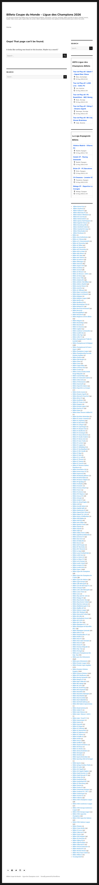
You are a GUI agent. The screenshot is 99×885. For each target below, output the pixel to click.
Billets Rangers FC (78, 679)
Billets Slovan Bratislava (80, 751)
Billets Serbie (77, 738)
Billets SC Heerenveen (79, 730)
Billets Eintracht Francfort (81, 396)
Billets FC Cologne (78, 425)
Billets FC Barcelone (79, 422)
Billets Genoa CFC (78, 496)
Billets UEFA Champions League (82, 800)
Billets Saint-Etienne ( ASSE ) (82, 714)
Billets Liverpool (78, 588)
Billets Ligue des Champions (81, 571)
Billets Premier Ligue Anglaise (82, 665)
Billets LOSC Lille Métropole (81, 590)
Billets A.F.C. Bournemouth (81, 241)
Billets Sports (77, 763)
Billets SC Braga (77, 726)
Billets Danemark (78, 384)
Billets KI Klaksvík (78, 541)
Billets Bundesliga (78, 323)
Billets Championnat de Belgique (83, 343)
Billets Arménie (77, 268)
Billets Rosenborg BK (79, 225)
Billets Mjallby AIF (78, 608)
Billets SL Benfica (78, 749)
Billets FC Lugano (78, 445)
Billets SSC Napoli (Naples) (81, 771)
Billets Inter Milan (78, 522)
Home (8, 27)
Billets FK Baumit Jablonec (81, 475)
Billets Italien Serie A (79, 533)
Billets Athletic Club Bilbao (81, 282)
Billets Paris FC (77, 639)
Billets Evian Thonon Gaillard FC (82, 412)
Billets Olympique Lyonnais (81, 630)
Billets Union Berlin (79, 828)
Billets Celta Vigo (78, 335)
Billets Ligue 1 (77, 569)
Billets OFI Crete (77, 620)
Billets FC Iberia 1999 (79, 439)
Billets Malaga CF (78, 598)
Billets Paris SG (77, 643)
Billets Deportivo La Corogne (81, 388)
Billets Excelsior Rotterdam (81, 416)
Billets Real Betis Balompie (81, 694)
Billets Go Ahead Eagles (80, 502)
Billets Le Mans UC (78, 559)
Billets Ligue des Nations (80, 579)
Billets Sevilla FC (78, 742)
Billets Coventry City (79, 367)
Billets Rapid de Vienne (80, 223)
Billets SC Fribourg (78, 728)
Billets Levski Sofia (78, 567)
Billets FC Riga (77, 453)
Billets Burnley (77, 325)
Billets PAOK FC (77, 636)
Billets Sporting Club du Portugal (83, 759)
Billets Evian (76, 410)
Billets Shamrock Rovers (80, 745)
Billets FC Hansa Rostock (80, 435)
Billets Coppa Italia (78, 365)
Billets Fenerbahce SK (79, 469)
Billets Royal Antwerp (79, 708)
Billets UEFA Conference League (82, 804)
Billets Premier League (79, 663)
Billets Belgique (77, 296)
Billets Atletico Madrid (79, 284)
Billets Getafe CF (78, 500)
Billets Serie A (77, 740)
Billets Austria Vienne (79, 286)
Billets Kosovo (77, 543)
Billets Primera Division (80, 673)
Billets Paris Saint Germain (81, 641)
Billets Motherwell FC (79, 219)
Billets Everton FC (78, 408)
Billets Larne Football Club (81, 553)
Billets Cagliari (77, 329)
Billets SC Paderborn (79, 732)
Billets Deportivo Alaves (80, 386)
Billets (74, 235)
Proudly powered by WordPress (50, 876)
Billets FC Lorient (78, 443)
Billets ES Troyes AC (79, 402)
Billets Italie (76, 531)
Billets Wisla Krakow (79, 231)
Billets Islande (77, 528)
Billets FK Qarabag (78, 482)
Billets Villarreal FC (78, 844)
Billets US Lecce (77, 830)
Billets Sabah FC (77, 710)
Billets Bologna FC (78, 306)
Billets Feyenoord (78, 473)
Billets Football (77, 484)
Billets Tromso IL (78, 795)
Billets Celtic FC (77, 337)
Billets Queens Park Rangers (81, 221)
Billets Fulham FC (78, 210)
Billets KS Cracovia (78, 217)
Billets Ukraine (77, 826)
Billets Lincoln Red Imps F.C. (81, 586)
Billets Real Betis (78, 692)
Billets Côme (76, 361)
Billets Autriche (77, 288)
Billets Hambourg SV (79, 510)
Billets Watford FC (78, 848)
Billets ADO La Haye (79, 251)
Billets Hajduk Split (78, 508)
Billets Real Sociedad (79, 698)
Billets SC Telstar (78, 734)
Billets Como (76, 363)
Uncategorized (77, 857)
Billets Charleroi (78, 208)
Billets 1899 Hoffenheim (80, 237)
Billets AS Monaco (78, 272)
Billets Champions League (80, 351)
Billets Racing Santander (80, 677)
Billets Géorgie (77, 498)
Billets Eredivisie (78, 400)
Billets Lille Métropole (79, 583)
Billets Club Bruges (78, 359)
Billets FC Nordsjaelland (80, 449)
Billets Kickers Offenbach (81, 215)
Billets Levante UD (78, 565)
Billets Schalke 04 (78, 736)
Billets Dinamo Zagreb (79, 394)
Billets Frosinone (78, 492)
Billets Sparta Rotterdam (80, 757)
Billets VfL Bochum (78, 838)
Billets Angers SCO (78, 266)
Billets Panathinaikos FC (80, 634)
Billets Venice (77, 834)
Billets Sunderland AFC (80, 781)
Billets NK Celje (77, 616)
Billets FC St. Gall (78, 457)
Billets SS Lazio (77, 767)
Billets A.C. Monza (78, 239)
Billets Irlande (77, 526)
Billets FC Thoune (78, 459)
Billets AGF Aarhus (78, 257)
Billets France (77, 490)
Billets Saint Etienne (79, 712)
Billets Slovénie (77, 755)
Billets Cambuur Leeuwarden (81, 331)
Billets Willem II (77, 855)
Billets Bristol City (78, 206)
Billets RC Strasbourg (79, 687)
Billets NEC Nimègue (79, 612)
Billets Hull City (77, 520)
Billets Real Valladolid (79, 700)
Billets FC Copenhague (79, 427)
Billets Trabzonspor (79, 793)
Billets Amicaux (77, 263)
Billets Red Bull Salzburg (80, 702)
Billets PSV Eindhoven (79, 675)
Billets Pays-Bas (78, 649)
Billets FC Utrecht (78, 463)
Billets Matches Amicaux (80, 604)
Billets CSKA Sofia (78, 380)
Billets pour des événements (81, 657)
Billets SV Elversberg (79, 783)
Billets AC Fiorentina (79, 243)
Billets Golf (76, 504)
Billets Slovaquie (78, 753)
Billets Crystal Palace (79, 376)
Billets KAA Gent (78, 539)
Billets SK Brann (78, 747)
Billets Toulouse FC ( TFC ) (81, 791)
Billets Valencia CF (78, 832)
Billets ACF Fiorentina (79, 249)
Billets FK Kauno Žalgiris (80, 480)
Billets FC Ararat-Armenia (81, 418)
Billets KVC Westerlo (79, 549)
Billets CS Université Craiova (81, 378)
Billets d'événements (79, 382)
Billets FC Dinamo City (79, 429)
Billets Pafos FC (77, 632)
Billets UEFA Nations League (81, 822)
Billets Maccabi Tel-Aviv (80, 596)
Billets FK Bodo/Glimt (79, 478)
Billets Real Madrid (78, 696)
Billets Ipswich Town (79, 524)
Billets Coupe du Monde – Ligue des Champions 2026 (43, 14)
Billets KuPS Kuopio (79, 545)
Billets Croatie (77, 369)
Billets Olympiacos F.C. (79, 624)
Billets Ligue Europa (79, 581)
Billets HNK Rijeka (78, 518)
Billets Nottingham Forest (81, 618)
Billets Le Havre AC (78, 557)
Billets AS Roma (77, 276)
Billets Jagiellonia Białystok (81, 535)
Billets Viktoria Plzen (79, 842)
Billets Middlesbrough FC (80, 606)
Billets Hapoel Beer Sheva (80, 512)
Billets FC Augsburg (79, 420)
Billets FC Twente (78, 461)
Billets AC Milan (77, 245)
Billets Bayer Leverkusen (80, 292)
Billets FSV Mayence (79, 494)
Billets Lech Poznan (79, 561)
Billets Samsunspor (79, 720)
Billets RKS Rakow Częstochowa (82, 704)
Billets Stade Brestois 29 (80, 773)
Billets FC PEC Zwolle (79, 451)
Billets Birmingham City (80, 304)
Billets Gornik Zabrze (79, 506)
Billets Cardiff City (78, 333)
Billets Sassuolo (77, 724)
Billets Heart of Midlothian (81, 516)
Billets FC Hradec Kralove (80, 437)
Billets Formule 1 (78, 486)
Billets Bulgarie (77, 321)
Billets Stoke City (78, 777)
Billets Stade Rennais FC (80, 775)
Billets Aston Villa (78, 278)
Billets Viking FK (78, 840)
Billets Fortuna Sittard (79, 488)
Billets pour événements (80, 661)
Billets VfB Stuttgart (79, 836)
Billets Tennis (77, 785)
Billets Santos (77, 722)
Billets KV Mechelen (79, 547)
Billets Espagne (77, 404)
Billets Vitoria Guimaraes (80, 846)
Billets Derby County (79, 392)
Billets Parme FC (78, 645)
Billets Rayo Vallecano (79, 681)
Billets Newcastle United (80, 614)
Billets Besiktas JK (78, 302)
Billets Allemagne (78, 261)
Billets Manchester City (80, 600)
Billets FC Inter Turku (79, 441)
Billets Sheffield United (80, 227)
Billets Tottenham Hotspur (81, 789)
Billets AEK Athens (78, 253)
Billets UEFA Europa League (81, 812)
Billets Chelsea (77, 357)
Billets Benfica (77, 300)
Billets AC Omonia (78, 247)
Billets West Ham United (80, 853)
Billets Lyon (76, 594)
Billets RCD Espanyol (79, 689)
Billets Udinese (77, 798)
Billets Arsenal (77, 270)
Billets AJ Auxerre (78, 259)
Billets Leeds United (79, 563)
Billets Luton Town (78, 592)
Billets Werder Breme (79, 851)
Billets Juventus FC (78, 537)
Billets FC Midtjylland (79, 447)
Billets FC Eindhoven (79, 431)
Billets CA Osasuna (78, 327)
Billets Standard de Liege (80, 229)
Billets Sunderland (78, 779)
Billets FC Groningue (79, 433)
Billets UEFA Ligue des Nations (82, 818)
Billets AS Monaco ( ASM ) (81, 274)
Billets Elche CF (77, 398)
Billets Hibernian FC (79, 213)
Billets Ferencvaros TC (79, 471)
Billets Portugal (77, 651)
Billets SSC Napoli (78, 769)
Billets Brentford (78, 314)
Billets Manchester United (81, 602)
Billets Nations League (79, 610)
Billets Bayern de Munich (80, 294)
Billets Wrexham (78, 233)
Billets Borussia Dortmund (81, 308)
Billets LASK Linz (78, 555)
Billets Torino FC (78, 787)
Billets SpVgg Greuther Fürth (81, 765)
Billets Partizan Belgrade (80, 647)
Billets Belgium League (80, 298)
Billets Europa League (79, 406)
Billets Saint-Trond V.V (80, 718)
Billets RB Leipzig (78, 683)
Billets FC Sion (77, 455)
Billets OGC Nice (77, 622)
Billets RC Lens (77, 685)
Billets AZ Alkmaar (78, 290)
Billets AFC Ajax (77, 255)
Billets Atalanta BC (78, 280)
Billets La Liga (77, 551)
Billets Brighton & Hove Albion (82, 316)
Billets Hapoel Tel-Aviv (80, 514)
